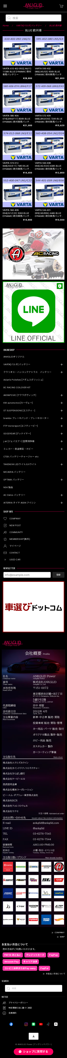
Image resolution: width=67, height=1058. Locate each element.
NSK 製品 (8, 487)
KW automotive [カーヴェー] (18, 403)
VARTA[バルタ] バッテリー (16, 364)
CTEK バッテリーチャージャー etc (20, 456)
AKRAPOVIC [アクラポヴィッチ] (19, 395)
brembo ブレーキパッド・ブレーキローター (26, 418)
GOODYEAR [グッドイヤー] (17, 433)
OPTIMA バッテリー (13, 479)
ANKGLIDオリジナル (14, 356)
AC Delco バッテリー (14, 495)
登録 (58, 575)
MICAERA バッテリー (14, 472)
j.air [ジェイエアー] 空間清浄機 (18, 441)
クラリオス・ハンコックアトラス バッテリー (27, 372)
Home (5, 25)
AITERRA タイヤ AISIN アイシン (19, 502)
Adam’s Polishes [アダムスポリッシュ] (23, 380)
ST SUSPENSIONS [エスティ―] (19, 410)
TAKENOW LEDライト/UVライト (19, 464)
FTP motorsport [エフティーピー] (20, 426)
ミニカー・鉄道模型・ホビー (18, 449)
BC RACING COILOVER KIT (17, 387)
